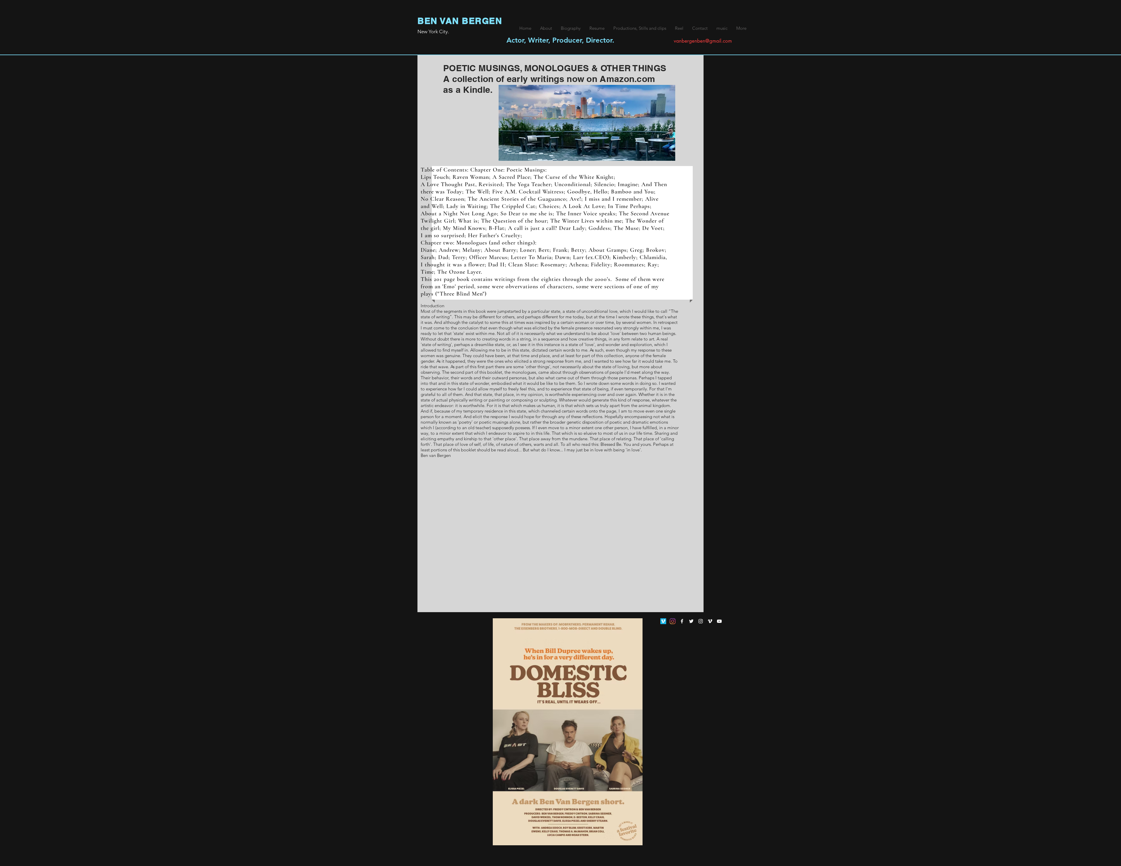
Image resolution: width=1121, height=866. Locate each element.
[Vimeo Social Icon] (663, 621)
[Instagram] (673, 621)
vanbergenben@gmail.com (703, 41)
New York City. (433, 31)
